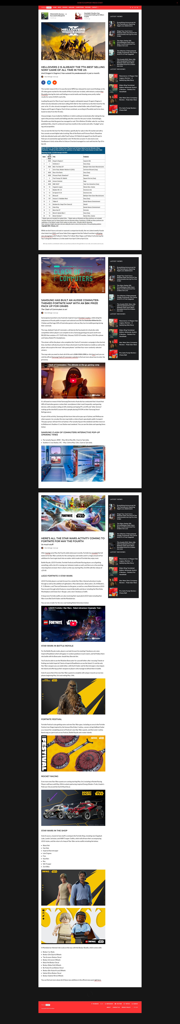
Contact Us (116, 1007)
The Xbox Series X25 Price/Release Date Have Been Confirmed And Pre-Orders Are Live (126, 43)
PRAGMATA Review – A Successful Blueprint (58, 15)
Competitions (80, 7)
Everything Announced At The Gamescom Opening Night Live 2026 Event (126, 24)
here (93, 354)
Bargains (71, 7)
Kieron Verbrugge (48, 76)
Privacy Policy (126, 1007)
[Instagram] (135, 8)
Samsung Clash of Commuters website (65, 357)
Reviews (64, 7)
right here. (97, 980)
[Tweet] (49, 82)
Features (88, 7)
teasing (47, 553)
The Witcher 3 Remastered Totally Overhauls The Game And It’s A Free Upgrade (127, 52)
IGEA (54, 233)
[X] (132, 8)
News (59, 7)
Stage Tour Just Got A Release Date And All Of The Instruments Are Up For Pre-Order (127, 33)
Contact (94, 7)
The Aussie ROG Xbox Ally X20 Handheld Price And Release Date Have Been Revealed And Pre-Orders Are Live (126, 63)
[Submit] (54, 82)
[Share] (43, 82)
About (109, 1007)
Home (54, 7)
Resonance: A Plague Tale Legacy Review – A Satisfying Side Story (128, 78)
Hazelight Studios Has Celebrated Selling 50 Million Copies (94, 14)
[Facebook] (130, 8)
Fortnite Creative (85, 318)
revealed (95, 553)
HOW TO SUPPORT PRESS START (90, 3)
